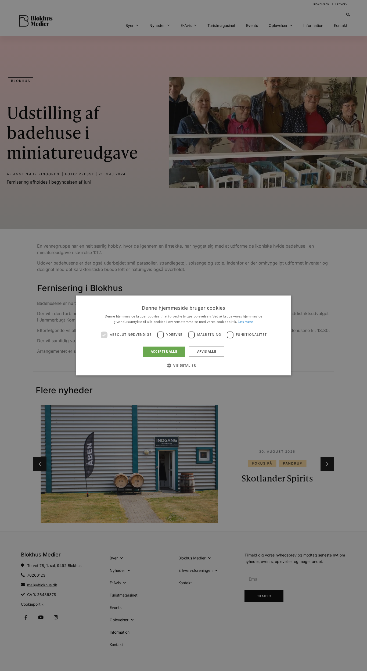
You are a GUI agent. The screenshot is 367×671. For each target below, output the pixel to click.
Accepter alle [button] (164, 351)
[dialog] (183, 335)
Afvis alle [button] (206, 351)
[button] (183, 365)
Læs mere (245, 322)
